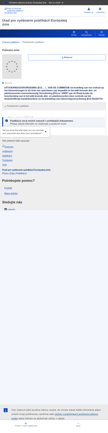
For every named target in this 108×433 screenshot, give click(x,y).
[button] (46, 131)
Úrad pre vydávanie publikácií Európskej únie (34, 22)
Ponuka (102, 35)
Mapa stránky (11, 193)
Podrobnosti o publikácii (18, 106)
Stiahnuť (68, 57)
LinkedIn (11, 209)
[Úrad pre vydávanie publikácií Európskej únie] (20, 11)
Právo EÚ (8, 83)
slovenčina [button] (100, 12)
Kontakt (8, 188)
